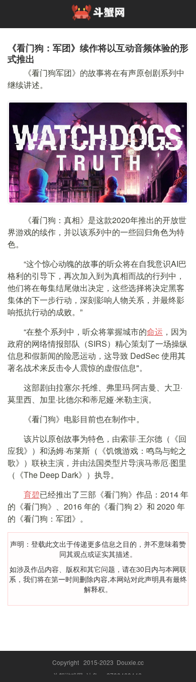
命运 (155, 331)
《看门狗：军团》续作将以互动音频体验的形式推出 (98, 53)
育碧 (32, 494)
